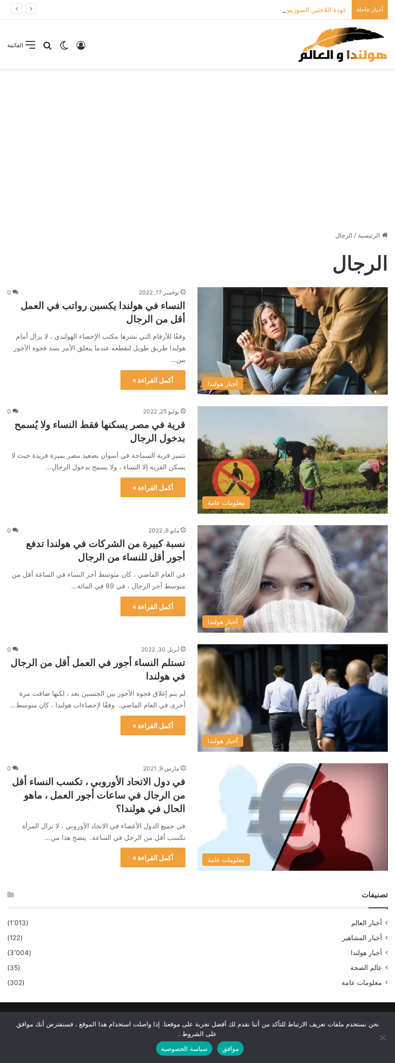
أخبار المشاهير (362, 938)
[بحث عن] (47, 48)
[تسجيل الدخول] (81, 48)
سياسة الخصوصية (184, 1048)
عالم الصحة (366, 967)
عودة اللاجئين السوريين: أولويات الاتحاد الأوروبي (283, 9)
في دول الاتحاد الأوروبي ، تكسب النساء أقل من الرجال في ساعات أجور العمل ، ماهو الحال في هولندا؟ (98, 795)
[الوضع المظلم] (64, 48)
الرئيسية (370, 235)
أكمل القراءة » (152, 380)
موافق (230, 1048)
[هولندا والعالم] (342, 44)
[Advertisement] (197, 146)
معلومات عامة (362, 982)
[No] (383, 1037)
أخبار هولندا (366, 953)
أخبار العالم (366, 923)
